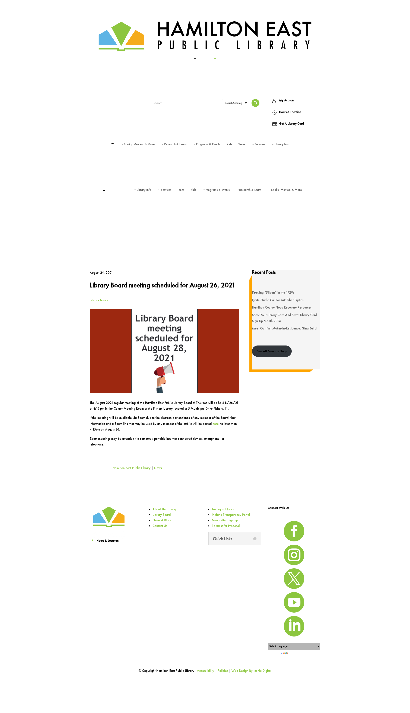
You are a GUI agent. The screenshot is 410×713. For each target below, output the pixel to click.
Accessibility (205, 670)
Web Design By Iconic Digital (251, 670)
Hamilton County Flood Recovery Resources (282, 307)
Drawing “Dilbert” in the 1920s (273, 292)
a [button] (195, 59)
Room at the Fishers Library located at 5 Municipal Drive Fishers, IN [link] (182, 408)
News (158, 468)
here (215, 423)
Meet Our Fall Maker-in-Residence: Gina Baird (284, 328)
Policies (223, 670)
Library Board (161, 514)
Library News (99, 300)
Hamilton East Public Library (132, 468)
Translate (294, 653)
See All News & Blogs (272, 351)
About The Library (164, 509)
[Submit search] (255, 103)
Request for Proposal (226, 525)
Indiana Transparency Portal (231, 514)
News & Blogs (161, 520)
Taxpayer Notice (223, 509)
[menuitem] (205, 59)
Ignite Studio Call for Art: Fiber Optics (277, 300)
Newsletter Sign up (225, 520)
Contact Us (159, 525)
